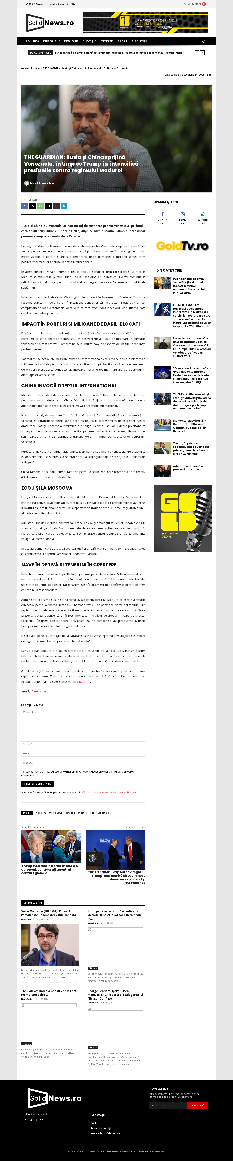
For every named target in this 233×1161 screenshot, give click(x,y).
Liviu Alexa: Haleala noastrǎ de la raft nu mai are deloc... (48, 993)
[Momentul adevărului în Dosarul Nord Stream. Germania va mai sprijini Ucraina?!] (162, 425)
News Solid (48, 183)
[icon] (204, 4)
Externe (35, 68)
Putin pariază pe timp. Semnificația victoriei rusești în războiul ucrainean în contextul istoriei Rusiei (189, 286)
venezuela (103, 812)
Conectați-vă (183, 212)
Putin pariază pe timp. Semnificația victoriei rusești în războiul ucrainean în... (114, 915)
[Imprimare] (56, 206)
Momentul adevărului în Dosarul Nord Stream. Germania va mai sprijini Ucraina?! (190, 426)
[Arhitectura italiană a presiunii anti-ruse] (162, 471)
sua (92, 812)
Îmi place (162, 212)
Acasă (25, 68)
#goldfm (40, 812)
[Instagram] (31, 1120)
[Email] (48, 206)
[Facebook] (24, 206)
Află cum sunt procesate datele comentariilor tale (108, 792)
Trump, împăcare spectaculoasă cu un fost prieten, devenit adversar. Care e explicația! (191, 448)
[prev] (197, 52)
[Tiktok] (36, 1120)
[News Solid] (27, 183)
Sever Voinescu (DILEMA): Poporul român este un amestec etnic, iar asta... (50, 913)
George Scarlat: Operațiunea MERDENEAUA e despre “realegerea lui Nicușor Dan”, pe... (115, 994)
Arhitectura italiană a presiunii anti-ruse (188, 468)
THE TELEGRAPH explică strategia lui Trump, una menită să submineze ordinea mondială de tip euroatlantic (116, 877)
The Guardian (80, 682)
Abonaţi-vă (197, 1105)
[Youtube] (41, 1120)
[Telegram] (64, 206)
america (70, 812)
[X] (32, 206)
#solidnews (55, 812)
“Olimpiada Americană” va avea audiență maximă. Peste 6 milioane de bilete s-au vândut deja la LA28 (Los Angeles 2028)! (192, 375)
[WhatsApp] (40, 206)
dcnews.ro (38, 691)
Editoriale (26, 964)
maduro (82, 812)
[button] (204, 41)
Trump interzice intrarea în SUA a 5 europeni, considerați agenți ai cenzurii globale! (49, 869)
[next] (202, 52)
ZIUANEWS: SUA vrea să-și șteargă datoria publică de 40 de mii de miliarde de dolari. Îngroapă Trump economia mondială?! (192, 401)
